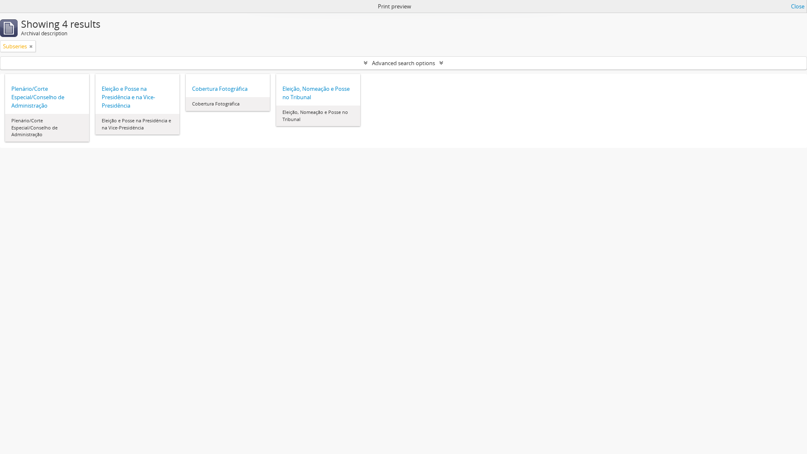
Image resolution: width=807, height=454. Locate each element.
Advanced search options (403, 63)
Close (797, 6)
